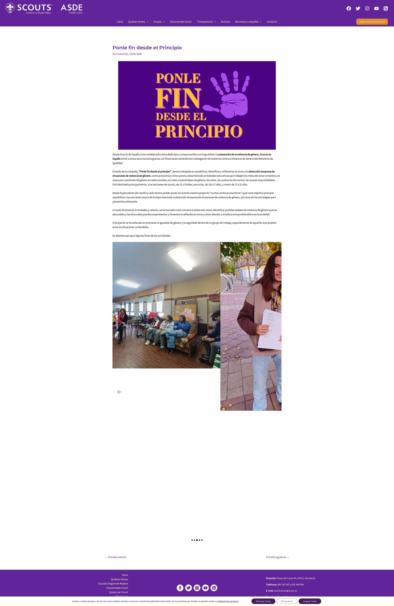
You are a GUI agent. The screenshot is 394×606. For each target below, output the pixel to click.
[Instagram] (367, 8)
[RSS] (386, 8)
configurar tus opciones (228, 601)
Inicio (120, 21)
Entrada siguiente (277, 557)
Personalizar (287, 601)
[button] (146, 21)
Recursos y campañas (247, 21)
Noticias (225, 21)
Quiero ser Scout (118, 592)
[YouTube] (376, 8)
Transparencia (205, 21)
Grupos (158, 21)
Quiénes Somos (136, 21)
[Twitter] (358, 8)
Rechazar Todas (263, 601)
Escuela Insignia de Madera (113, 583)
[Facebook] (349, 8)
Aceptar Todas (310, 601)
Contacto (272, 21)
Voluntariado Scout (181, 21)
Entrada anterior (115, 557)
